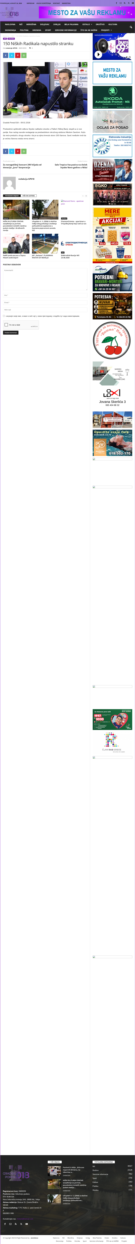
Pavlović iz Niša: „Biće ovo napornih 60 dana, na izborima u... (73, 1169)
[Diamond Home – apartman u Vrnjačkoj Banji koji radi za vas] (74, 210)
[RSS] (124, 3)
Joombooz (34, 1238)
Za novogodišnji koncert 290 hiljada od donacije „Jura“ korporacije (22, 166)
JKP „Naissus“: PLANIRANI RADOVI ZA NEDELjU (42, 256)
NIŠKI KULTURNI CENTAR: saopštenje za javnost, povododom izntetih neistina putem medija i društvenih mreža (14, 226)
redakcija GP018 (11, 48)
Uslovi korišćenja (43, 3)
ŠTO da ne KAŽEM (89, 30)
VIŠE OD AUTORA (29, 196)
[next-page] (86, 195)
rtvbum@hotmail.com (25, 1219)
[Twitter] (128, 3)
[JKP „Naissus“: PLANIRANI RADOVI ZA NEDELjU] (45, 244)
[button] (131, 27)
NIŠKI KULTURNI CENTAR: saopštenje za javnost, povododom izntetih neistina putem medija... (74, 1184)
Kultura (113, 24)
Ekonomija (10, 30)
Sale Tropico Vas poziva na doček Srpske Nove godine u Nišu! (71, 166)
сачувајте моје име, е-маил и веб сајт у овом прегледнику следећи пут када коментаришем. (43, 316)
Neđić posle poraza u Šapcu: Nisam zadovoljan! (14, 256)
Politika (24, 30)
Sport (48, 30)
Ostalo (86, 24)
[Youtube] (132, 3)
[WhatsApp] (23, 55)
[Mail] (120, 3)
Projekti (105, 30)
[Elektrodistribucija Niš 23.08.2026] (74, 244)
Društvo (100, 24)
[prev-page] (83, 195)
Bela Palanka (71, 24)
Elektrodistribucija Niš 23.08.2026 (70, 256)
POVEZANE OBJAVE (12, 196)
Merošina (31, 24)
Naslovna (10, 24)
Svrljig (57, 24)
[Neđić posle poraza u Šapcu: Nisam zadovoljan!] (16, 244)
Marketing (66, 3)
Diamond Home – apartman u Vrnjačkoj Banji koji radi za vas (73, 222)
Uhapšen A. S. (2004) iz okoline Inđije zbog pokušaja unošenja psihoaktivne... (75, 1198)
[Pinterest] (17, 55)
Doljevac (44, 24)
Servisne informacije (66, 30)
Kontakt (56, 3)
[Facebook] (116, 3)
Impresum (30, 3)
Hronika (36, 30)
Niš (20, 24)
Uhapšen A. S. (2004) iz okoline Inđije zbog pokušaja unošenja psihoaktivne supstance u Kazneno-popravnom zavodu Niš (44, 226)
